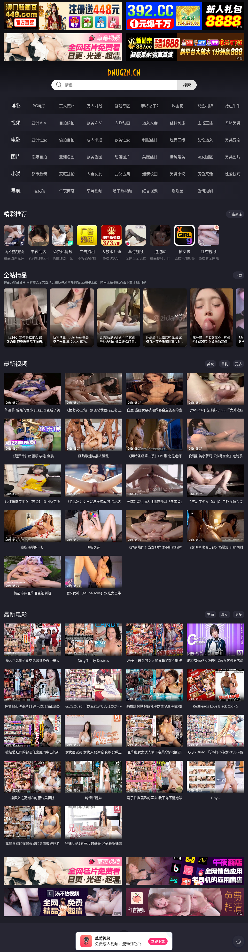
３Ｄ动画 (122, 123)
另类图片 (232, 157)
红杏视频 (150, 191)
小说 (16, 173)
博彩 (16, 105)
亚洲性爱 (39, 140)
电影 (16, 139)
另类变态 (232, 140)
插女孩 (39, 191)
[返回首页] (238, 941)
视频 (16, 122)
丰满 (210, 614)
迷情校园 (150, 174)
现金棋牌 (205, 106)
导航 (16, 190)
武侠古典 (122, 174)
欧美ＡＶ (94, 123)
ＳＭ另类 (232, 123)
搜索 (187, 85)
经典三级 (177, 140)
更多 (238, 364)
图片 (16, 156)
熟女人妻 (150, 123)
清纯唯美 (177, 157)
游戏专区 (122, 106)
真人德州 (67, 106)
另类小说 (177, 174)
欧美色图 (94, 157)
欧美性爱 (122, 140)
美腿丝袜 (150, 157)
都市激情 (39, 174)
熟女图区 (205, 157)
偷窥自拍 (39, 157)
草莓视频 (94, 191)
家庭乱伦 (67, 174)
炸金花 (177, 106)
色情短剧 (205, 191)
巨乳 (224, 364)
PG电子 (39, 106)
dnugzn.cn (124, 72)
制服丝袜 (150, 140)
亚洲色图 (67, 157)
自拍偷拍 (67, 123)
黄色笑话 (205, 174)
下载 (238, 275)
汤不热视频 (122, 191)
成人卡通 (94, 140)
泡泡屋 (177, 191)
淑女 (224, 614)
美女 (210, 364)
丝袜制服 (177, 123)
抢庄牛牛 (232, 106)
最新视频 (15, 364)
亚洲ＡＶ (39, 123)
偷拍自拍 (67, 140)
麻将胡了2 (150, 106)
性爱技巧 (232, 174)
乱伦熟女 (205, 140)
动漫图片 (122, 157)
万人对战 (94, 106)
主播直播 (205, 123)
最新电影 (15, 614)
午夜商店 (67, 191)
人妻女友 (94, 174)
